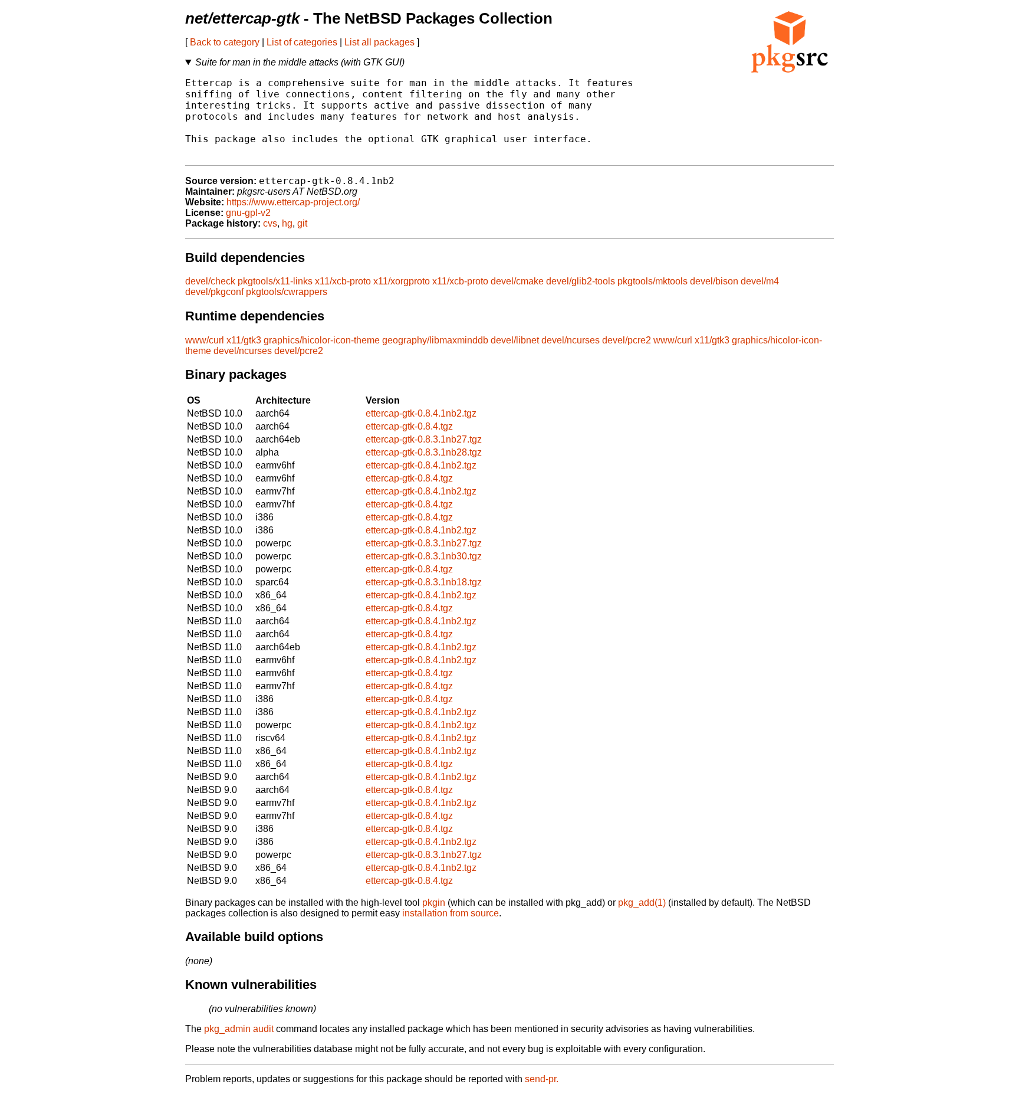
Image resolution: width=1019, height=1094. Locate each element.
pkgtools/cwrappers (286, 292)
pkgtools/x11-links (275, 281)
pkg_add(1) (642, 903)
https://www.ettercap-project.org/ (293, 202)
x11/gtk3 (243, 340)
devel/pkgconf (214, 292)
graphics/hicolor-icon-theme (322, 340)
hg (287, 223)
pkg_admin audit (239, 1029)
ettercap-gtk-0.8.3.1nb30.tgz (424, 556)
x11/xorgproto (401, 281)
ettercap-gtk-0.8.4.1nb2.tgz (421, 413)
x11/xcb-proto (343, 281)
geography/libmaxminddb (435, 340)
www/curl (204, 340)
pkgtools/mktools (652, 281)
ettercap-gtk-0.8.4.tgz (409, 426)
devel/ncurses (570, 340)
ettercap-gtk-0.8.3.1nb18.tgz (424, 582)
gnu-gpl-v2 (248, 213)
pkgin (433, 903)
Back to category (224, 42)
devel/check (210, 281)
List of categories (302, 42)
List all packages (379, 42)
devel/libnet (515, 340)
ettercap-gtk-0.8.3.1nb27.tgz (424, 439)
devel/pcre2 (626, 340)
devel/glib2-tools (580, 281)
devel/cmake (517, 281)
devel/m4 (760, 281)
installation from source (450, 913)
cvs (270, 223)
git (302, 223)
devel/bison (714, 281)
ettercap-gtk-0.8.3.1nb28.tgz (424, 452)
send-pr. (541, 1079)
